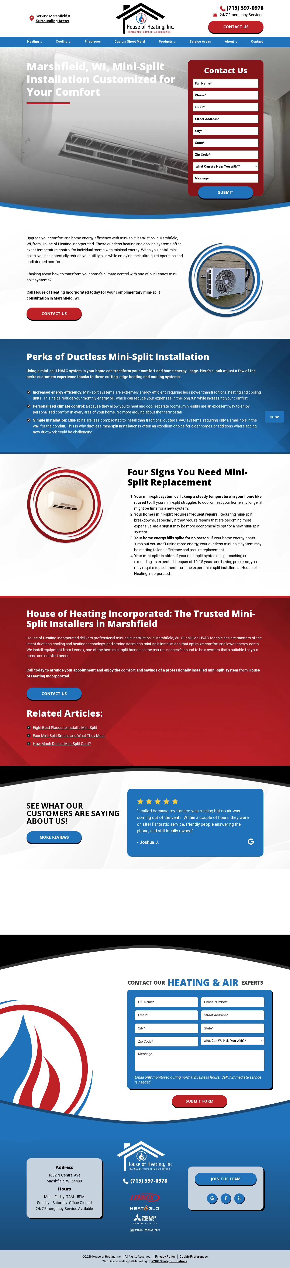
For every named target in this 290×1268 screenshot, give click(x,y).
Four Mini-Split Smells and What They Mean (69, 735)
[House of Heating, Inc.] (145, 18)
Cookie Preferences (193, 1256)
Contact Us (235, 26)
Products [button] (166, 41)
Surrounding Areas (52, 21)
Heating (33, 41)
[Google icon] (212, 1198)
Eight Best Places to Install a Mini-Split (65, 727)
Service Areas (200, 41)
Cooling (62, 41)
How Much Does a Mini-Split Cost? (62, 743)
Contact (257, 41)
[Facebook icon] (226, 1198)
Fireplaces (93, 41)
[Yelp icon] (239, 1198)
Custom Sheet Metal (129, 41)
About (229, 41)
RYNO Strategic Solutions (169, 1261)
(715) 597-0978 (245, 7)
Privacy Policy (165, 1256)
